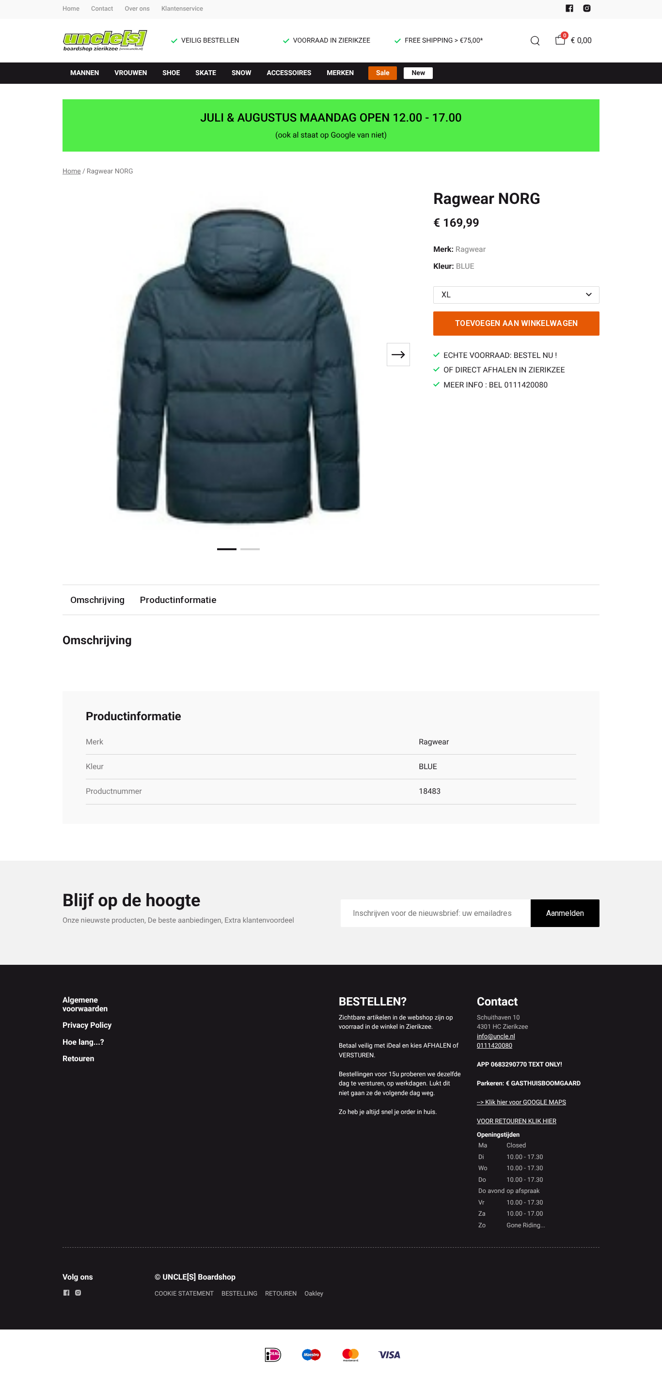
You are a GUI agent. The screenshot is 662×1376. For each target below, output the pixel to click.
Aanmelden (565, 913)
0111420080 (494, 1046)
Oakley (313, 1294)
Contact (102, 9)
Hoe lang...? (83, 1042)
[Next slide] (398, 354)
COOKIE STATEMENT (184, 1294)
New (418, 73)
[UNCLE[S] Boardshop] (105, 41)
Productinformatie (178, 599)
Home (71, 9)
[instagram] (587, 10)
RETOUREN (281, 1294)
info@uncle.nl (496, 1036)
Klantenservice (182, 9)
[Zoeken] (535, 40)
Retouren (78, 1058)
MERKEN (340, 73)
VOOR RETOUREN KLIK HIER (516, 1121)
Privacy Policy (87, 1025)
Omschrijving (97, 599)
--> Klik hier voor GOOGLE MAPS (521, 1102)
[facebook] (569, 10)
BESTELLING (239, 1294)
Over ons (137, 9)
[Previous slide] (78, 354)
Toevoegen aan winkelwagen (516, 323)
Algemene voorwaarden (85, 1004)
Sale (382, 73)
